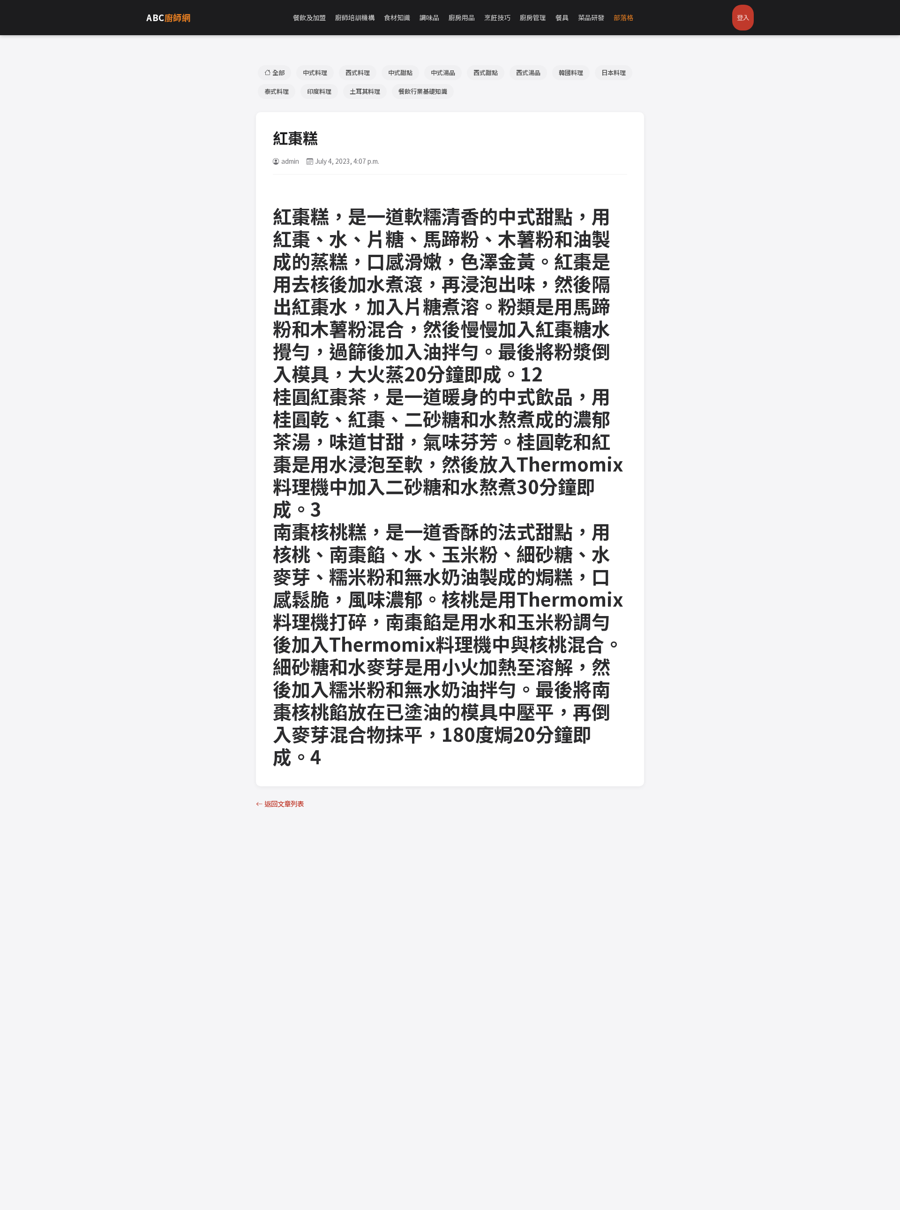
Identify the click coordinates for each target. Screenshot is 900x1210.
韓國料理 (571, 72)
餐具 (562, 17)
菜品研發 (591, 17)
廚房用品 (462, 17)
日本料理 (613, 72)
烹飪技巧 (497, 17)
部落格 (623, 17)
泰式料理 (276, 91)
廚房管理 (533, 17)
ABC (168, 17)
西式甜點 (485, 72)
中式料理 (315, 72)
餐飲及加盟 (309, 17)
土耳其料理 (365, 91)
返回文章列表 (284, 803)
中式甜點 (400, 72)
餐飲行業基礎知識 (422, 91)
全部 (278, 72)
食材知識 (397, 17)
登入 (743, 17)
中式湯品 (443, 72)
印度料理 (319, 91)
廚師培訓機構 (355, 17)
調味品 (429, 17)
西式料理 (357, 72)
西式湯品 (528, 72)
